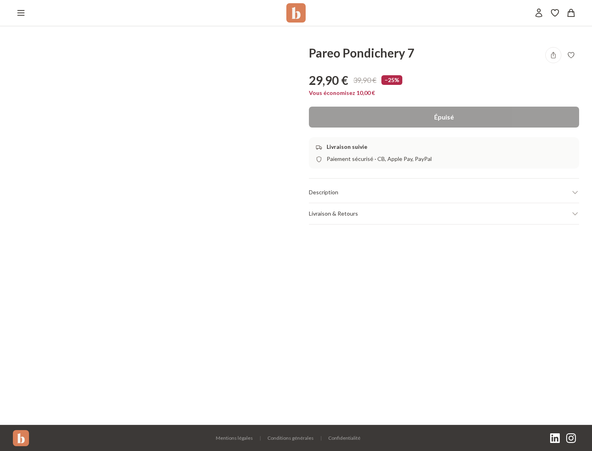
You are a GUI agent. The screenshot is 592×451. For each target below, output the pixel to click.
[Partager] (553, 55)
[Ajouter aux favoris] (571, 55)
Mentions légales (234, 438)
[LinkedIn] (555, 438)
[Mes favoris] (555, 13)
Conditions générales (290, 438)
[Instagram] (571, 438)
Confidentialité (344, 438)
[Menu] (21, 13)
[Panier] (571, 13)
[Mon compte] (539, 13)
